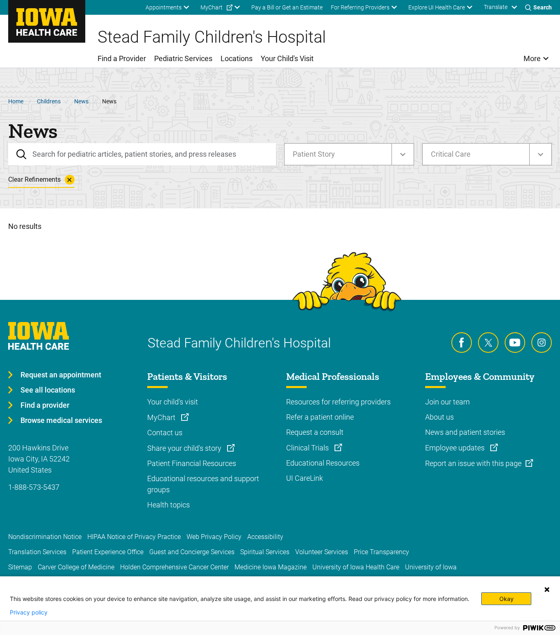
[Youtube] (515, 342)
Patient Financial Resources (191, 463)
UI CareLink (304, 478)
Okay (506, 598)
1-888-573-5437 (33, 487)
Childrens (49, 101)
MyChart (162, 417)
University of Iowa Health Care (355, 567)
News (81, 101)
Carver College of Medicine (76, 567)
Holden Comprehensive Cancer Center (174, 567)
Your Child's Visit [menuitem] (287, 58)
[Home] (46, 21)
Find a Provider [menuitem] (122, 58)
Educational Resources (323, 463)
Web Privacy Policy (214, 537)
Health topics (168, 504)
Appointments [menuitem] (164, 7)
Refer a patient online (320, 417)
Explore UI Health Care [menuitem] (436, 7)
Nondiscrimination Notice (45, 537)
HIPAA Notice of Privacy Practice (134, 537)
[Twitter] (488, 342)
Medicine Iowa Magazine (270, 567)
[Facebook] (461, 342)
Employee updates (455, 447)
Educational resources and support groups (203, 484)
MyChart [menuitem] (211, 7)
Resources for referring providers (338, 401)
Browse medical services (61, 420)
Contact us (164, 432)
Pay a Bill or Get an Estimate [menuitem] (287, 7)
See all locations (47, 390)
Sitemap (20, 567)
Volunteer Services (321, 552)
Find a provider (44, 405)
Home (15, 101)
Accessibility (265, 537)
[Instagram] (541, 342)
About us (439, 417)
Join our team (447, 401)
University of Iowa (431, 567)
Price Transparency (381, 552)
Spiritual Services (264, 552)
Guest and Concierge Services (191, 552)
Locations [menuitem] (237, 58)
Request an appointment (60, 374)
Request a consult (315, 432)
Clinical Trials (308, 447)
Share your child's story (185, 448)
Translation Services (37, 552)
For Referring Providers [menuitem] (360, 7)
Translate (496, 7)
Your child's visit (172, 401)
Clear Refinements (34, 179)
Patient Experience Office (107, 552)
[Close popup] (547, 589)
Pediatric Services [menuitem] (183, 58)
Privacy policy (29, 612)
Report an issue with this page (473, 463)
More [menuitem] (532, 58)
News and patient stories (465, 432)
